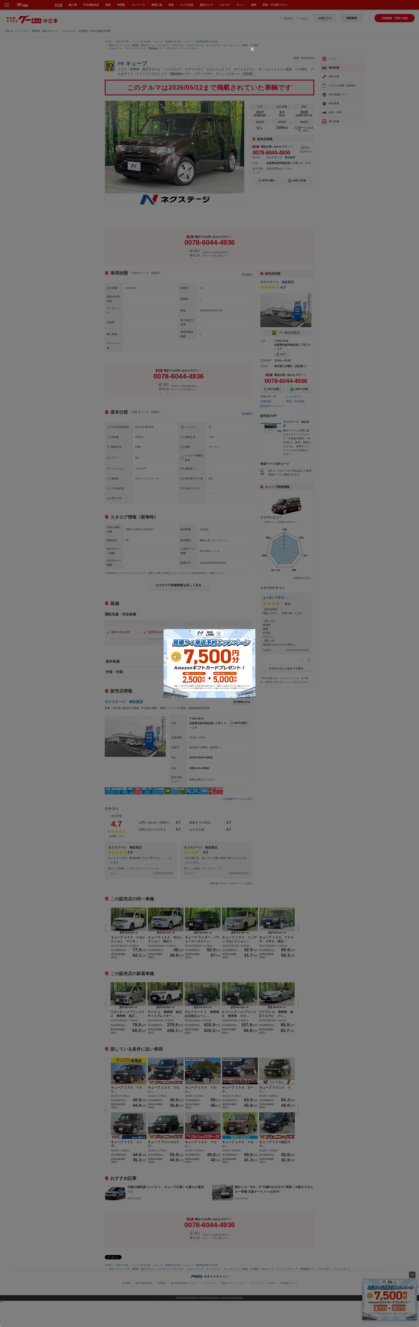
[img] (252, 49)
